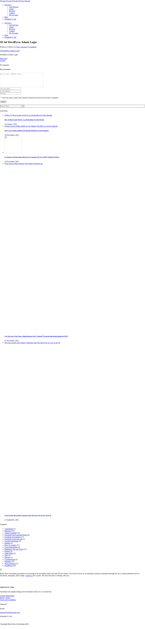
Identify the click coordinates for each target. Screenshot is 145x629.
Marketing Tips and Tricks (14, 549)
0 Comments (31, 47)
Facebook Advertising (12, 537)
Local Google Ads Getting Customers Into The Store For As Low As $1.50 (28, 515)
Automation (9, 529)
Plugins (7, 551)
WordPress (8, 566)
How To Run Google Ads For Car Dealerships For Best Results (24, 120)
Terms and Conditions (8, 600)
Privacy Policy (5, 598)
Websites (8, 561)
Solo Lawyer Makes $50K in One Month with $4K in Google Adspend (26, 130)
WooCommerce (10, 564)
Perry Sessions (21, 47)
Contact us (29, 576)
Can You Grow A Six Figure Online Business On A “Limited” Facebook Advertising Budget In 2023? (36, 336)
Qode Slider (9, 553)
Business (8, 531)
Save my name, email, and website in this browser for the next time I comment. (30, 98)
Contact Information (7, 596)
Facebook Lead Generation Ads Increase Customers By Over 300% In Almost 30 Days (32, 157)
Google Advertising (12, 541)
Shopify (7, 557)
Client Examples (10, 533)
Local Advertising (11, 547)
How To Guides (10, 545)
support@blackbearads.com (10, 612)
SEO (6, 555)
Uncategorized (10, 559)
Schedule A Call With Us (9, 620)
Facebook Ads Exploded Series (16, 535)
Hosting (7, 543)
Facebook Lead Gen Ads (13, 539)
